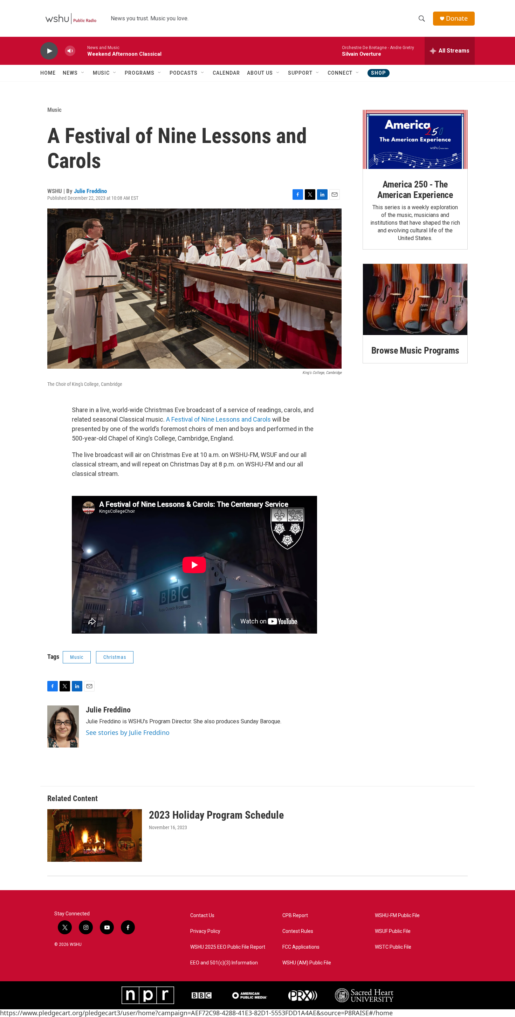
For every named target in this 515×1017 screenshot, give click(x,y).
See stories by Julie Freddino (128, 732)
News (70, 73)
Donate (457, 18)
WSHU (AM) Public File (306, 962)
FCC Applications (301, 947)
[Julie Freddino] (63, 726)
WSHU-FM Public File (397, 915)
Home (48, 73)
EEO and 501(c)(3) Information (224, 962)
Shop (378, 73)
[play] (49, 51)
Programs (139, 73)
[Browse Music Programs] (415, 299)
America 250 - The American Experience (415, 189)
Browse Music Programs (415, 350)
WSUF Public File (393, 931)
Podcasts (184, 73)
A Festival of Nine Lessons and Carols (218, 419)
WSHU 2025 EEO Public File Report (227, 947)
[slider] (81, 50)
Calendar (226, 73)
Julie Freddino (90, 190)
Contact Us (202, 915)
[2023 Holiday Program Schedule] (94, 835)
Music (101, 73)
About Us (260, 73)
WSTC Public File (393, 947)
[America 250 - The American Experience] (415, 139)
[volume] (70, 51)
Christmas (114, 657)
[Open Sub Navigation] (83, 73)
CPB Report (295, 915)
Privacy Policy (205, 931)
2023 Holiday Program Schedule (216, 815)
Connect (340, 73)
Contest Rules (297, 931)
